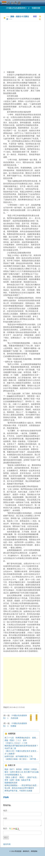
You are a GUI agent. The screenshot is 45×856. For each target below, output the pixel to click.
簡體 (35, 16)
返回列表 (7, 844)
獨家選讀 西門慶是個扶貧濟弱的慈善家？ (21, 746)
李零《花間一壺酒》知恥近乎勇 (17, 780)
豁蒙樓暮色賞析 (10, 783)
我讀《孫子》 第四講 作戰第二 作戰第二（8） (23, 769)
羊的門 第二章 (10, 748)
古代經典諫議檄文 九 (13, 775)
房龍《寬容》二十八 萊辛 (15, 740)
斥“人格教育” (9, 754)
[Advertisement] (22, 45)
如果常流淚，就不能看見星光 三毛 (18, 756)
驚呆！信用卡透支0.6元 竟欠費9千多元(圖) (21, 772)
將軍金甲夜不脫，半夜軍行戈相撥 (18, 791)
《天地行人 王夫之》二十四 (15, 743)
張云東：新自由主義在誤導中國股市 (19, 788)
